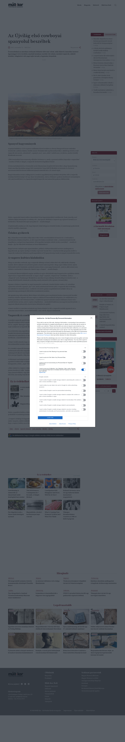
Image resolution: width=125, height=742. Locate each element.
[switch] (83, 351)
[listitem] (62, 348)
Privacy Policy (72, 423)
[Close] (92, 318)
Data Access (62, 423)
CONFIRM (50, 417)
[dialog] (62, 371)
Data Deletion (53, 423)
